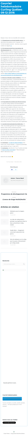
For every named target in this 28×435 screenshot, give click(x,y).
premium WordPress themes (19, 433)
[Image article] (5, 213)
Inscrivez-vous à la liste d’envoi (13, 398)
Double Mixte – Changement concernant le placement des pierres (17, 232)
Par (10, 161)
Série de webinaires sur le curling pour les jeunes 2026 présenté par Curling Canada (18, 241)
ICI (11, 45)
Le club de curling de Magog (16, 142)
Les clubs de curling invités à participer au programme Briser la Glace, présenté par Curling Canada (18, 222)
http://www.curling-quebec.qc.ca (17, 180)
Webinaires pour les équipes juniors (17, 212)
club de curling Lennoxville (8, 149)
